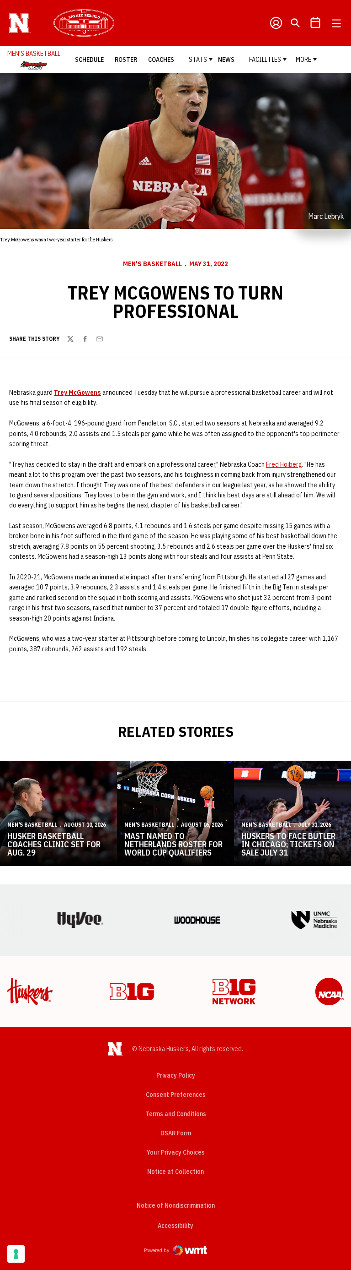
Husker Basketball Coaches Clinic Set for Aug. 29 (54, 844)
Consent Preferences (176, 1094)
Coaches (161, 59)
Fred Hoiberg (284, 464)
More (303, 59)
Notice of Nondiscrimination (176, 1205)
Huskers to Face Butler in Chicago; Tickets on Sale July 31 (288, 844)
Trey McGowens (77, 392)
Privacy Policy (175, 1075)
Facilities (265, 59)
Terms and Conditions (175, 1114)
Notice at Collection (175, 1171)
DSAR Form (175, 1133)
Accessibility (175, 1225)
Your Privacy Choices (176, 1152)
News (226, 59)
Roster (126, 59)
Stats (198, 59)
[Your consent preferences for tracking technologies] (16, 1254)
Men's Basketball (152, 264)
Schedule (89, 59)
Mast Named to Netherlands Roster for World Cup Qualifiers (173, 844)
